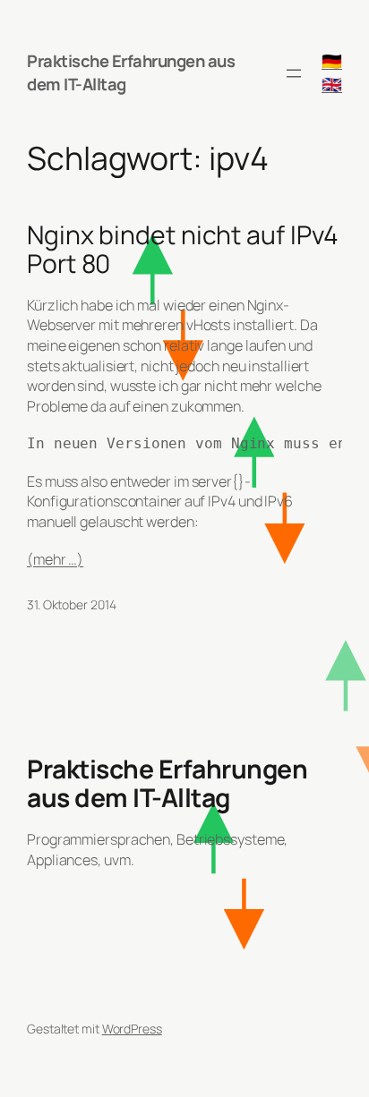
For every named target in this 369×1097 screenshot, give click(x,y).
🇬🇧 (332, 84)
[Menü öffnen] (294, 73)
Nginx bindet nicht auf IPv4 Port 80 (183, 249)
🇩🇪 (332, 60)
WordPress (132, 1028)
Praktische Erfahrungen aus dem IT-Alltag (131, 72)
